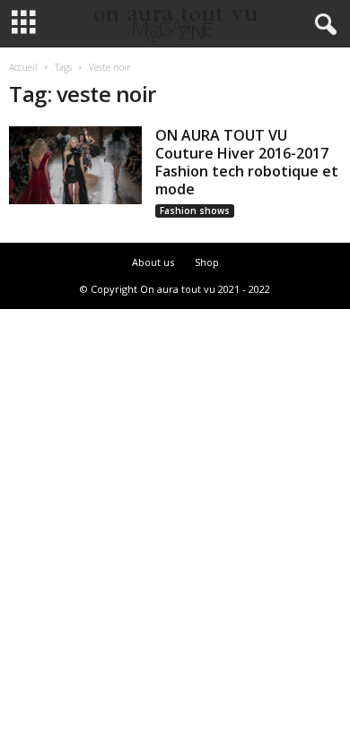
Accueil (23, 67)
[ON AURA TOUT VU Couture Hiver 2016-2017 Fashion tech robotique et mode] (75, 165)
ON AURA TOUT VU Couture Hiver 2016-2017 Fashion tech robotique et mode (246, 162)
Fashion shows (195, 210)
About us (153, 262)
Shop (207, 262)
